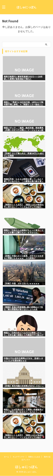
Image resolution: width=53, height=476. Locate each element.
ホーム (6, 457)
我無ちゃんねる (34, 457)
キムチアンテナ (19, 457)
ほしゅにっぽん (26, 7)
